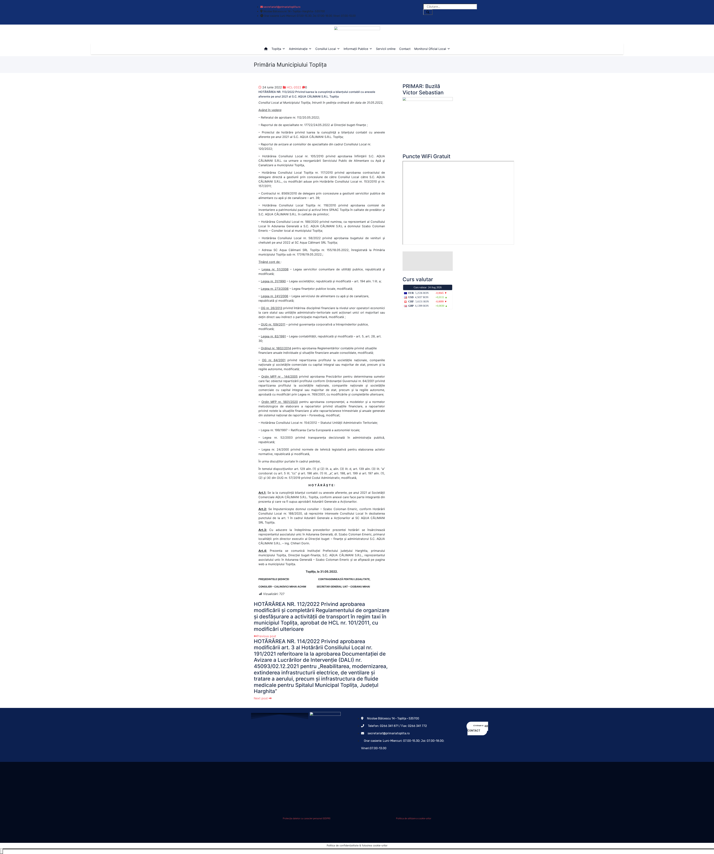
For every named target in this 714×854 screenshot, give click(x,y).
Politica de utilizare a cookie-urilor (413, 818)
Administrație (298, 49)
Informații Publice (356, 49)
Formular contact (477, 728)
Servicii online (385, 49)
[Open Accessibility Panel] (1, 851)
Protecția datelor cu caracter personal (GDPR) (306, 818)
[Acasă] (266, 48)
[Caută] (427, 12)
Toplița (276, 49)
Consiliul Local (325, 49)
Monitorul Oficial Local (430, 49)
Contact (405, 49)
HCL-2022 (294, 87)
